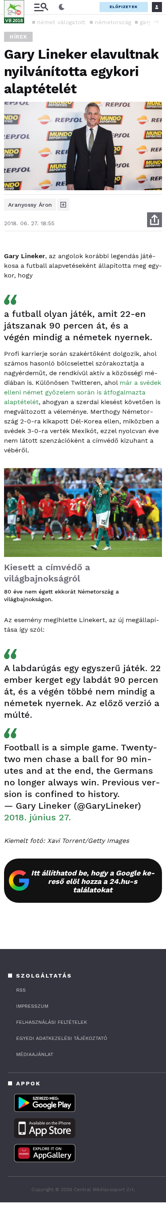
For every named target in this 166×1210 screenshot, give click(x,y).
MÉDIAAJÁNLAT (34, 1054)
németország (113, 22)
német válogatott (61, 22)
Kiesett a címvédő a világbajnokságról (47, 572)
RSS (21, 990)
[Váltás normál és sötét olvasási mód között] (61, 7)
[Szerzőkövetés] (63, 205)
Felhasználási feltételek (51, 1022)
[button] (156, 21)
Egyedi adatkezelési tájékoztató (61, 1038)
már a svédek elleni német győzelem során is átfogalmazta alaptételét (82, 392)
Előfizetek (124, 6)
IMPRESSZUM (32, 1006)
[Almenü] (41, 7)
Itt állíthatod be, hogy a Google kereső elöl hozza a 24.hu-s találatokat (93, 881)
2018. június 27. (37, 817)
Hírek (18, 37)
